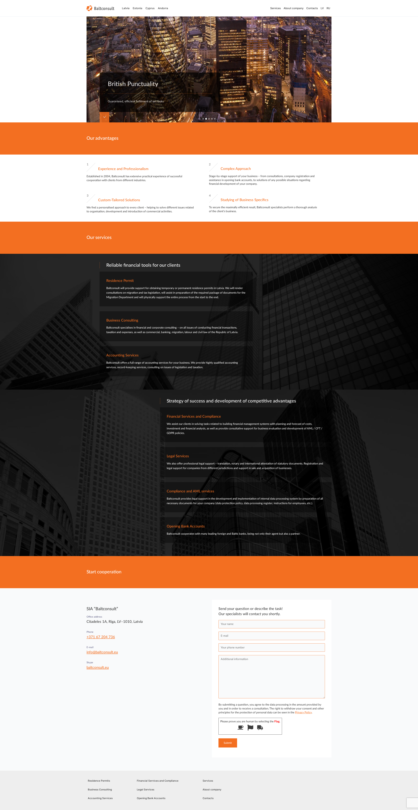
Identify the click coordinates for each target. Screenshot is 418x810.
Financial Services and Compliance (157, 780)
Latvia (125, 8)
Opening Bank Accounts (151, 798)
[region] (209, 61)
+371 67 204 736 (101, 637)
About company (294, 8)
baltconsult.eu (98, 667)
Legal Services (145, 789)
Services (275, 8)
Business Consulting (100, 789)
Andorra (163, 8)
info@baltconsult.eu (102, 652)
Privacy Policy (303, 712)
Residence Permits (99, 780)
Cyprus (150, 8)
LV (322, 8)
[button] (203, 119)
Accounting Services (100, 798)
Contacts (312, 8)
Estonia (137, 8)
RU (328, 8)
